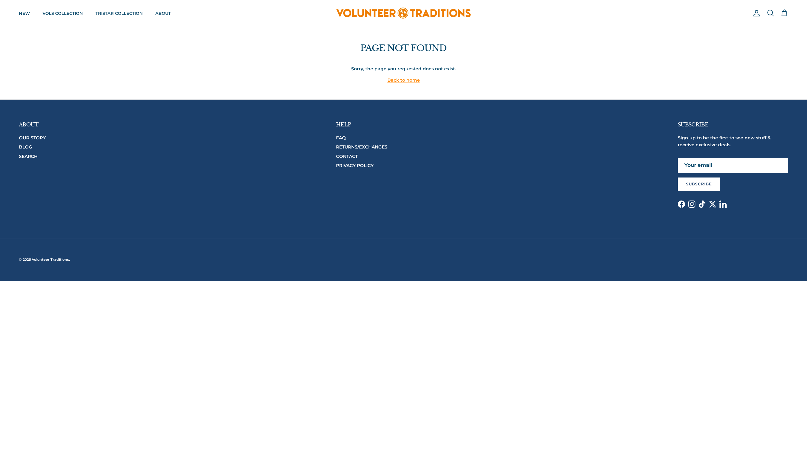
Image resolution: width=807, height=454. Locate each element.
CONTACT (347, 156)
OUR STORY (32, 138)
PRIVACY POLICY (355, 165)
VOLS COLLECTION (63, 13)
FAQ (341, 138)
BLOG (25, 147)
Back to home (403, 80)
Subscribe (699, 184)
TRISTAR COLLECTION (119, 13)
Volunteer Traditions (50, 259)
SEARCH (28, 156)
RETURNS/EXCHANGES (361, 147)
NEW (24, 13)
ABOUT (163, 13)
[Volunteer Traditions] (403, 13)
